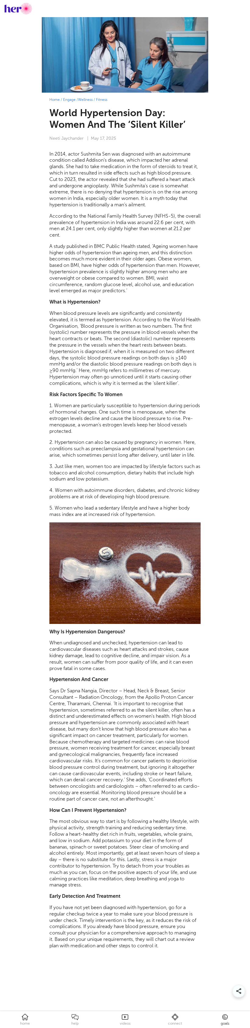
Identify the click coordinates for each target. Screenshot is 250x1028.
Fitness (101, 100)
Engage (69, 100)
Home (54, 100)
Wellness (85, 100)
